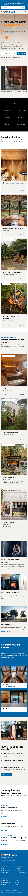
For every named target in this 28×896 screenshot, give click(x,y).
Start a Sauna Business (20, 872)
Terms (7, 892)
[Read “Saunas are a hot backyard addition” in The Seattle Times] (21, 110)
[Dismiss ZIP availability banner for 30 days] (26, 2)
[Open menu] (25, 11)
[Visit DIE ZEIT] (21, 117)
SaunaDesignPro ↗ (5, 878)
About (16, 880)
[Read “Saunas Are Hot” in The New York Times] (7, 110)
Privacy (2, 892)
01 (2, 37)
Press (16, 884)
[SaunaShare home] (8, 12)
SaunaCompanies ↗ (6, 880)
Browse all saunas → (6, 145)
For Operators (18, 866)
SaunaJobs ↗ (4, 884)
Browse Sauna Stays (8, 661)
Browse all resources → (6, 800)
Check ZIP (21, 7)
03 (9, 37)
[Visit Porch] (7, 124)
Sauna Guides (4, 872)
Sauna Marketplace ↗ (6, 882)
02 (6, 37)
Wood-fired (5, 62)
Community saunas (7, 59)
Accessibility (12, 892)
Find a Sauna (21, 53)
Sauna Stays (16, 59)
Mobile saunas (16, 57)
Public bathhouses (6, 57)
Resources (17, 878)
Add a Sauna (18, 868)
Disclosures (19, 892)
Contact (17, 882)
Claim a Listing (18, 870)
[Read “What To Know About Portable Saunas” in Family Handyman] (7, 117)
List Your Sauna (6, 775)
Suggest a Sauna (5, 870)
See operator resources (9, 778)
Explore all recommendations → (8, 351)
